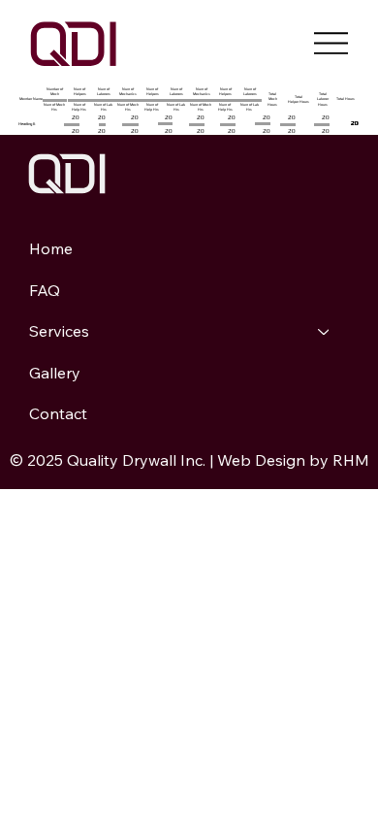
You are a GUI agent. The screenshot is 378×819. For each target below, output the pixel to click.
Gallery (54, 372)
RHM (350, 460)
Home (51, 248)
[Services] (324, 331)
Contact (58, 413)
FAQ (44, 290)
